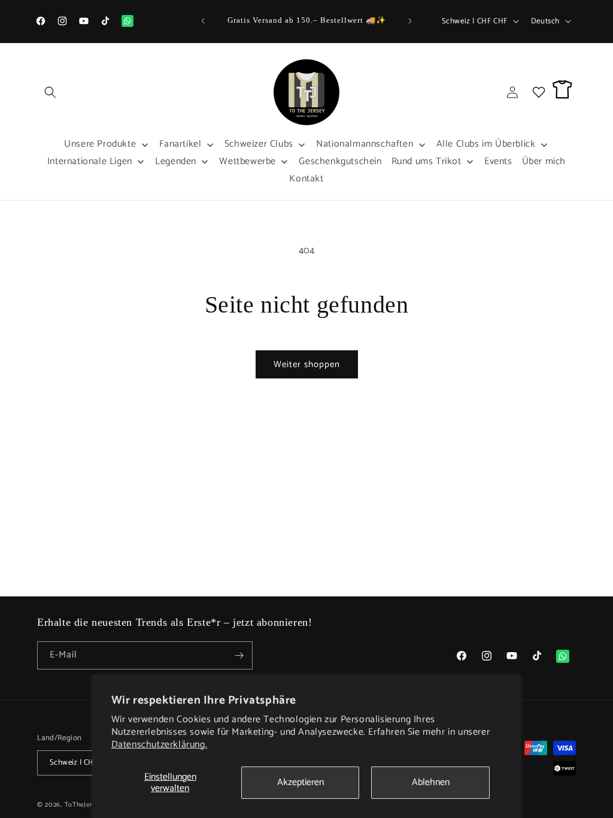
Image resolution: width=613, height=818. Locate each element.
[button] (50, 92)
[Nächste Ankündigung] (410, 21)
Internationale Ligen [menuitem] (89, 161)
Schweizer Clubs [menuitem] (258, 144)
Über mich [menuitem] (544, 161)
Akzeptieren (300, 782)
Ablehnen (431, 782)
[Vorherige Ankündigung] (203, 21)
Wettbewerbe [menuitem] (247, 161)
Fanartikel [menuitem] (180, 144)
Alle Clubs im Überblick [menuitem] (486, 144)
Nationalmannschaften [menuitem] (364, 144)
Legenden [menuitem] (175, 161)
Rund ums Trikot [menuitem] (427, 161)
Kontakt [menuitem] (306, 179)
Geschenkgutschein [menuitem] (340, 161)
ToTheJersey (84, 804)
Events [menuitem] (498, 161)
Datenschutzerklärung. (159, 745)
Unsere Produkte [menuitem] (100, 144)
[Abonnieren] (239, 655)
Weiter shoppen (307, 364)
